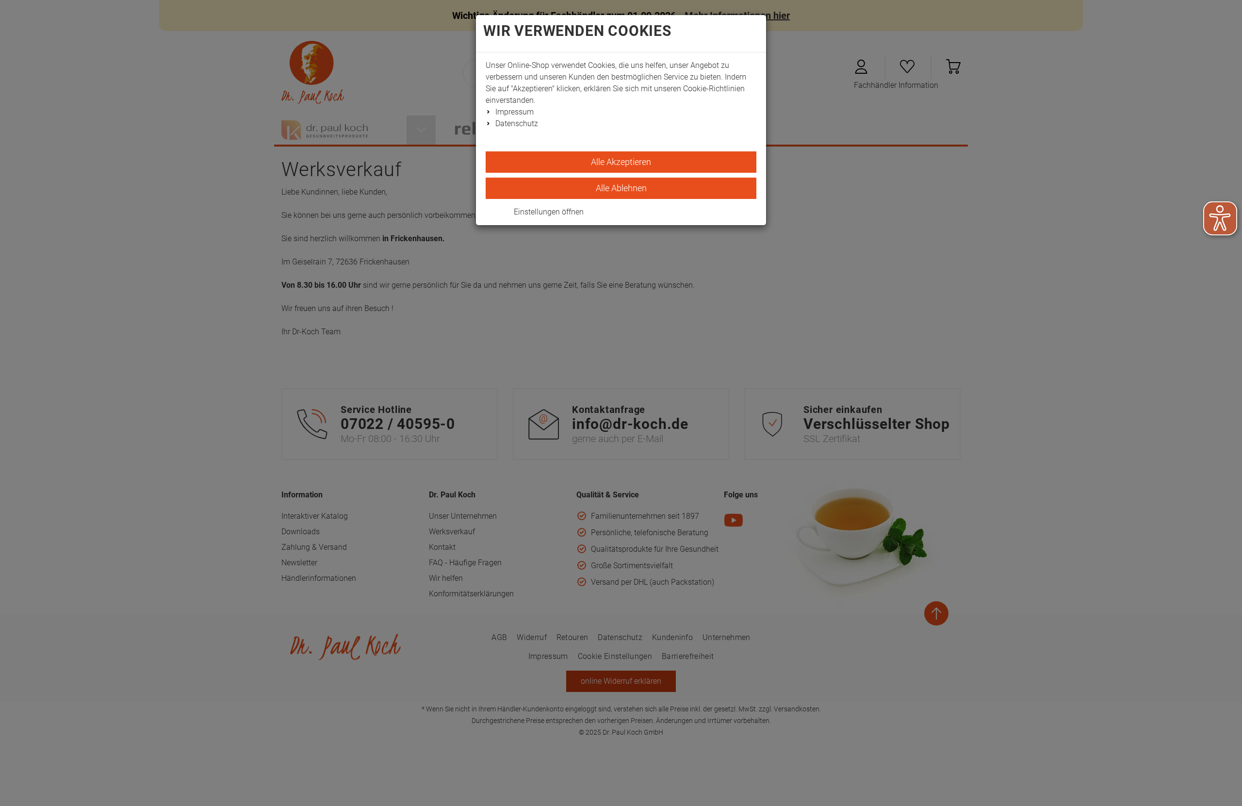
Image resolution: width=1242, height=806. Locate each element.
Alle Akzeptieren (621, 162)
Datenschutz (516, 123)
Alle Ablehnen (621, 188)
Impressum (514, 111)
